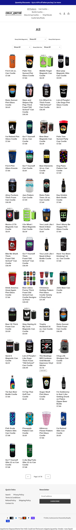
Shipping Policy (25, 500)
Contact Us (9, 503)
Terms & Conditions (12, 498)
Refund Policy (10, 500)
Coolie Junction (53, 518)
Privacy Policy (18, 495)
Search (7, 495)
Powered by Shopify (65, 518)
